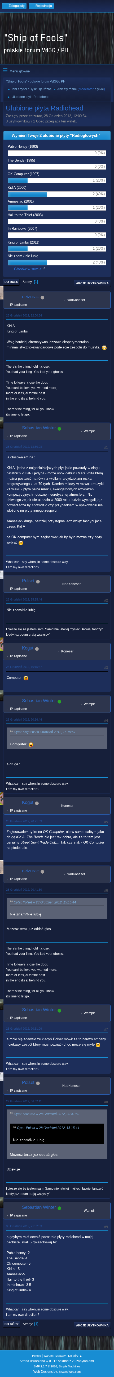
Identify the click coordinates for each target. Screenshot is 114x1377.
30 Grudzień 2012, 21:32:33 (24, 1226)
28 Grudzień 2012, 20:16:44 (24, 719)
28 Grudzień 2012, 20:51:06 (24, 1028)
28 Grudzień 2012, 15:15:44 (24, 599)
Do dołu (11, 281)
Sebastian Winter (39, 427)
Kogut (27, 648)
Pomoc (36, 1355)
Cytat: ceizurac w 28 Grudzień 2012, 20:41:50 (46, 1114)
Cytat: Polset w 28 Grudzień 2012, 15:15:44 (45, 902)
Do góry (12, 1324)
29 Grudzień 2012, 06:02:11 (24, 1101)
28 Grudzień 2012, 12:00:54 (24, 315)
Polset (28, 580)
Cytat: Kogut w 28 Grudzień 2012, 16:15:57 (45, 732)
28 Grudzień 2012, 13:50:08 (24, 446)
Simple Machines (69, 1366)
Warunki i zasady (54, 1355)
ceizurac (30, 296)
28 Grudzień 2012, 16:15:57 (24, 666)
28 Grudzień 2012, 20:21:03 (24, 821)
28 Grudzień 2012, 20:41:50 (24, 889)
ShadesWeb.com (70, 1371)
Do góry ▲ (75, 1355)
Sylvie (99, 89)
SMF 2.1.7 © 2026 (45, 1366)
